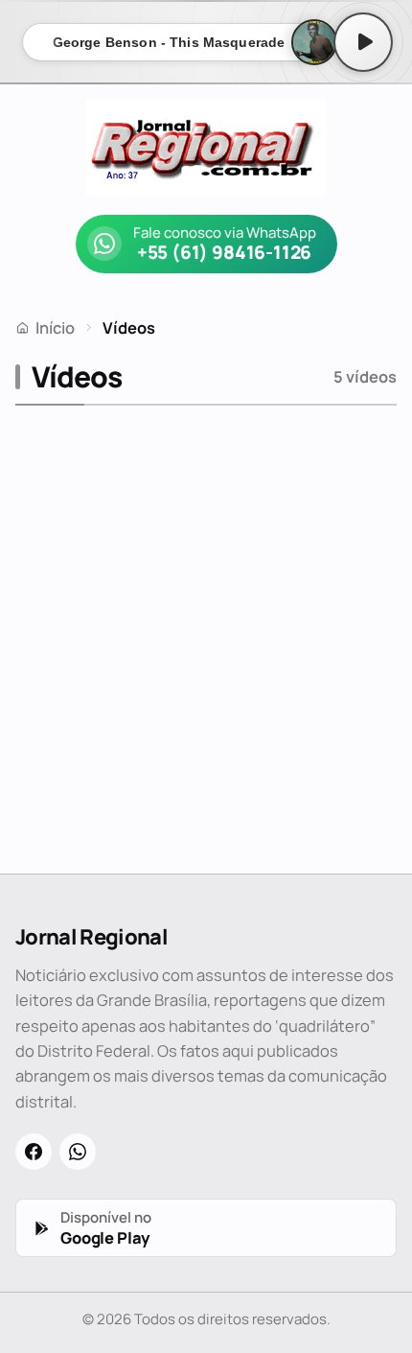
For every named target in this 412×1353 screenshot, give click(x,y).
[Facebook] (33, 1151)
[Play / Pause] (363, 42)
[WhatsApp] (77, 1151)
